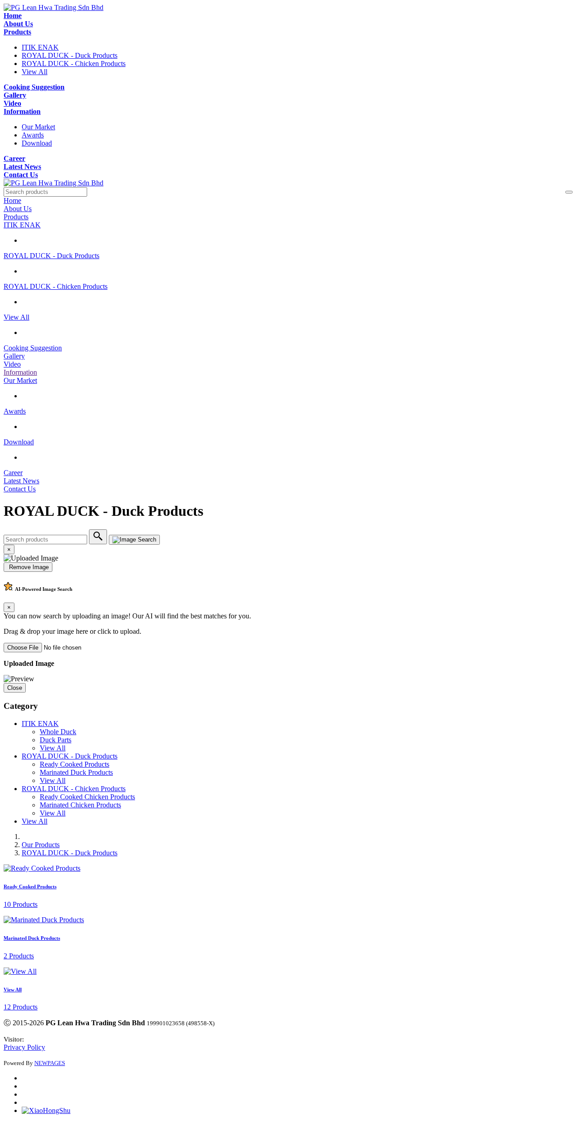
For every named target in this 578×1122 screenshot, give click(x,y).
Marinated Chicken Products (80, 805)
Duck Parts (55, 740)
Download (37, 143)
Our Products (41, 845)
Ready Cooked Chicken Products (87, 797)
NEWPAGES (49, 1063)
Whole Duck (58, 731)
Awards (33, 135)
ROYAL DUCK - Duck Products (69, 55)
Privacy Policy (24, 1047)
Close (14, 687)
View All (34, 71)
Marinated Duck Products (76, 772)
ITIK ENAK (40, 47)
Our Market (38, 127)
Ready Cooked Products (74, 764)
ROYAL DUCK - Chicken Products (74, 63)
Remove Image (28, 567)
